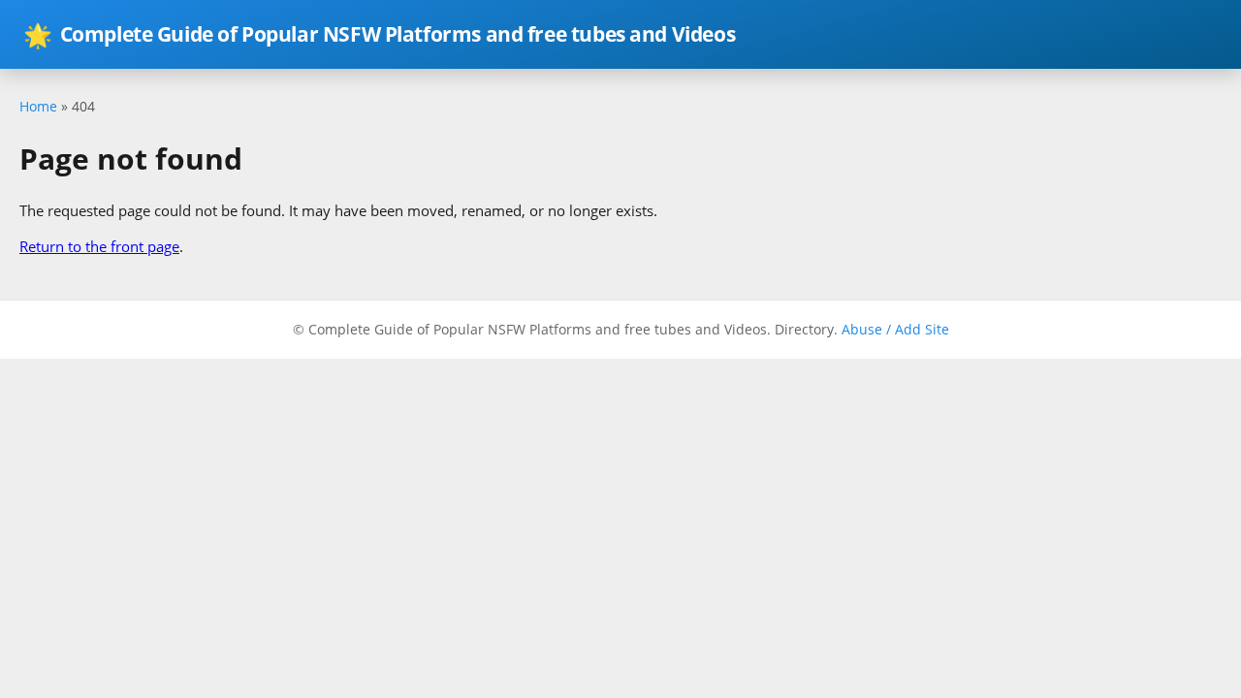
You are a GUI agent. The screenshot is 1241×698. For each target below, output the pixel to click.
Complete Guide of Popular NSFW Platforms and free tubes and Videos (379, 34)
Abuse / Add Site (895, 329)
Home (38, 106)
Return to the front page (99, 246)
